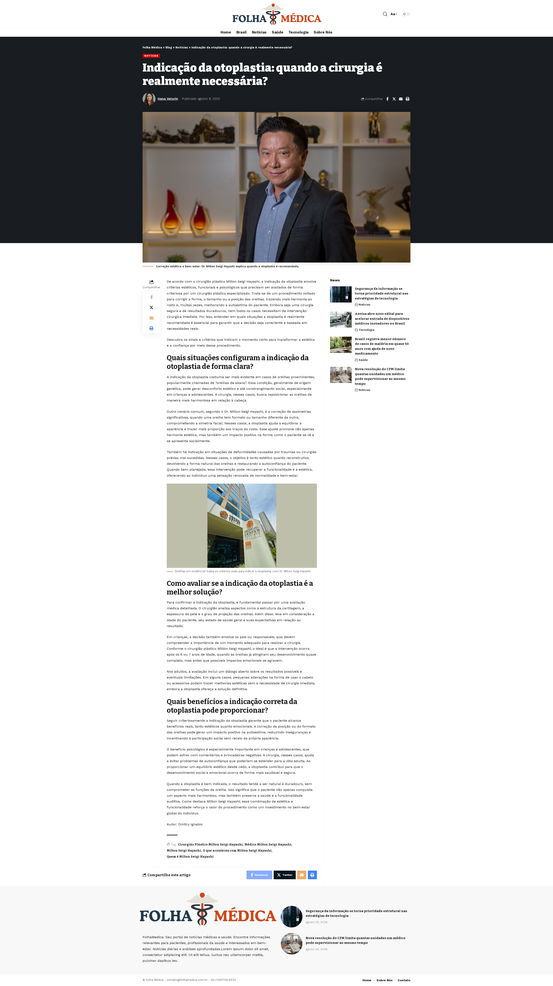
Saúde (363, 360)
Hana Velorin (168, 99)
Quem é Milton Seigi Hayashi (190, 857)
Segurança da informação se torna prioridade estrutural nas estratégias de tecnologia (381, 293)
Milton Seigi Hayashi (184, 850)
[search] (385, 14)
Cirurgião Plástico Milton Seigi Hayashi (210, 844)
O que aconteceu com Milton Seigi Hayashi (237, 850)
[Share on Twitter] (394, 99)
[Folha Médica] (276, 14)
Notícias (151, 55)
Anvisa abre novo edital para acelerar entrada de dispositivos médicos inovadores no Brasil (382, 319)
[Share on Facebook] (387, 99)
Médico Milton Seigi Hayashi (268, 844)
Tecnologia (366, 329)
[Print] (407, 99)
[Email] (401, 99)
